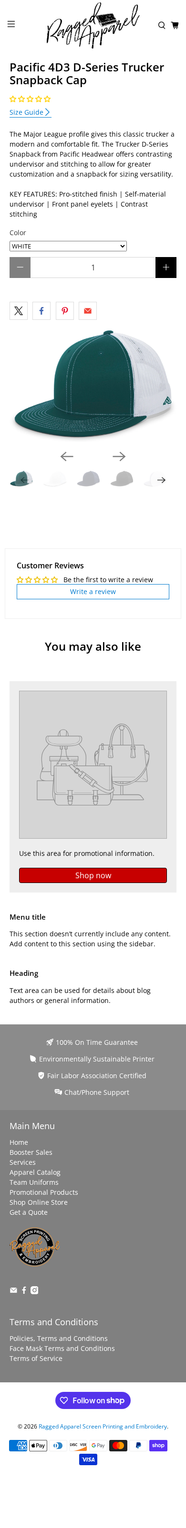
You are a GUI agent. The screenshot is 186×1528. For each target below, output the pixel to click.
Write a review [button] (93, 591)
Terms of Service (36, 1358)
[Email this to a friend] (88, 311)
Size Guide (26, 112)
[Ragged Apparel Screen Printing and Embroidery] (93, 25)
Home (19, 1142)
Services (23, 1162)
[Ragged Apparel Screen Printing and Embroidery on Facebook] (24, 1291)
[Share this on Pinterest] (65, 311)
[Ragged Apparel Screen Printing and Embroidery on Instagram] (35, 1291)
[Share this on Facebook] (41, 311)
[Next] (119, 456)
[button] (30, 98)
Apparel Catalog (35, 1172)
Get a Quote (29, 1212)
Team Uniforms (34, 1182)
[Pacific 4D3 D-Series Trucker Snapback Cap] (93, 386)
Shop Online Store (39, 1202)
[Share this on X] (19, 311)
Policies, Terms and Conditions (59, 1338)
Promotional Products (44, 1192)
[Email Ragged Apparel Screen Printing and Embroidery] (14, 1291)
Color (18, 232)
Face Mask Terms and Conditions (62, 1348)
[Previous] (67, 456)
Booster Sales (31, 1152)
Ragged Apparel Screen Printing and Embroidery (103, 1426)
